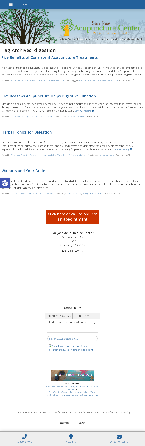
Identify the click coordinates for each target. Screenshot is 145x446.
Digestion (28, 116)
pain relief (96, 80)
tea (107, 154)
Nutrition (20, 193)
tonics (112, 154)
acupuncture (84, 80)
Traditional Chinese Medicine (50, 80)
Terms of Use (108, 412)
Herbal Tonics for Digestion (27, 132)
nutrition (77, 193)
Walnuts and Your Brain (23, 170)
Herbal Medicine (48, 154)
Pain (26, 80)
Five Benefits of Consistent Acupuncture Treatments (50, 57)
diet (82, 116)
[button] (5, 183)
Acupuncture (17, 80)
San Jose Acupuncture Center (64, 338)
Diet (13, 193)
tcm (117, 80)
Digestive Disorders (44, 116)
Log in (82, 422)
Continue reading (83, 110)
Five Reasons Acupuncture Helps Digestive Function (49, 96)
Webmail (64, 422)
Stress (32, 80)
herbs (102, 154)
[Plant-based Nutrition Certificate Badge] (72, 353)
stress (111, 80)
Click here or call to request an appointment (72, 216)
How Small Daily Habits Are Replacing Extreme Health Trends (73, 395)
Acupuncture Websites (25, 412)
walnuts (101, 193)
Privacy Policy (123, 412)
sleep (104, 80)
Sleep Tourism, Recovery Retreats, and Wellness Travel (72, 392)
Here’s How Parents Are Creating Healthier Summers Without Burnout (73, 388)
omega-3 (87, 193)
